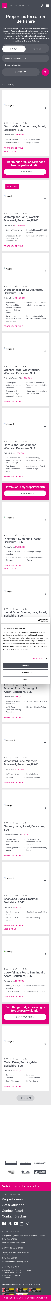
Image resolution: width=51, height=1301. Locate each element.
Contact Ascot (12, 1211)
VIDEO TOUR (10, 151)
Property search (14, 1199)
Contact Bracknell (15, 1216)
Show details (38, 658)
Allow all (25, 665)
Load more (25, 1098)
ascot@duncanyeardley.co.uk (13, 1243)
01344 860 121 (11, 1258)
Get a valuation (25, 172)
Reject (25, 679)
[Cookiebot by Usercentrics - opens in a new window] (38, 620)
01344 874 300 (11, 1239)
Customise (24, 672)
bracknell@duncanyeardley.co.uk (15, 1262)
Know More (35, 1284)
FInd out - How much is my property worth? (25, 1298)
